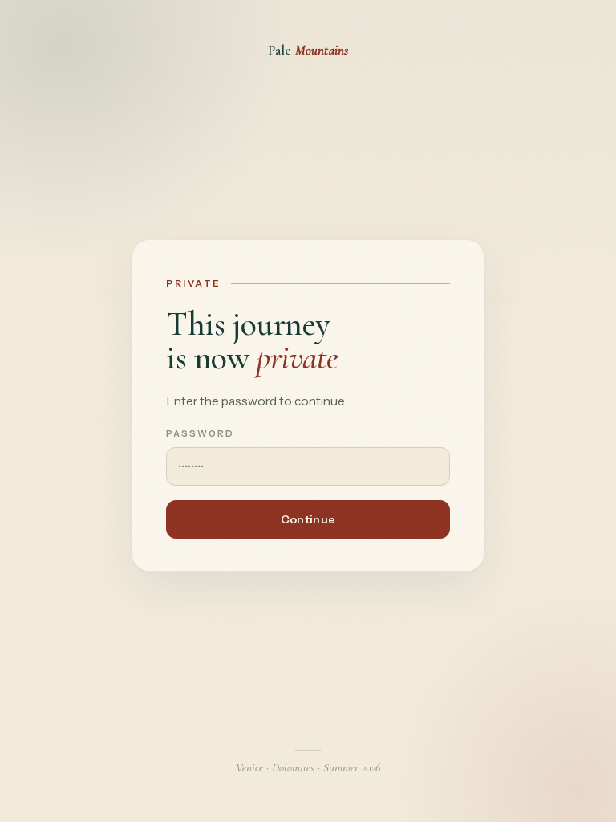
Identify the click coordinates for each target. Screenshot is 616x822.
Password (200, 433)
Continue (308, 519)
